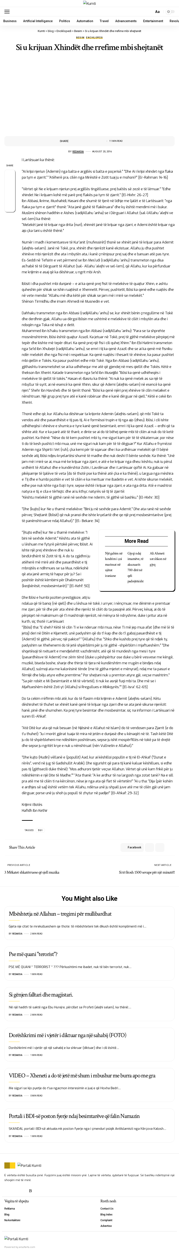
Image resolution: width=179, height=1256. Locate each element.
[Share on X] (80, 141)
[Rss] (30, 1190)
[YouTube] (15, 1190)
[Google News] (23, 1190)
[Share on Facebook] (73, 141)
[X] (7, 1190)
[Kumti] (89, 3)
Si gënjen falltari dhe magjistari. (41, 995)
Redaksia (78, 151)
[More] (100, 141)
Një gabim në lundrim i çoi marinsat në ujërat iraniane (113, 564)
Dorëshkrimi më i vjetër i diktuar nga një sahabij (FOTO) (67, 1035)
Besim (80, 38)
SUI (40, 830)
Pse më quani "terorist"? (33, 954)
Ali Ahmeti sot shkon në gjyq (158, 559)
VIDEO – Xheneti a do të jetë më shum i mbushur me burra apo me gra (82, 1075)
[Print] (93, 141)
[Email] (87, 141)
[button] (8, 11)
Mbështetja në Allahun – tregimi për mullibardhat (60, 914)
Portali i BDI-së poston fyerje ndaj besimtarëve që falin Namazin (74, 1116)
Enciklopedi (94, 38)
